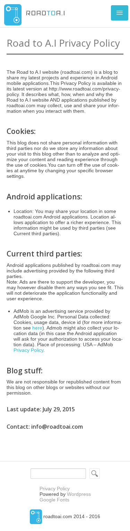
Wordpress (79, 494)
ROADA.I (45, 12)
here (37, 328)
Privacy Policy (28, 350)
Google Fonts (54, 499)
